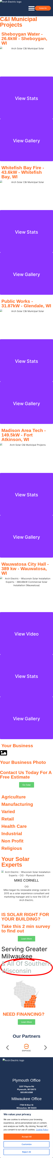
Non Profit (12, 840)
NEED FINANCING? (24, 1014)
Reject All (26, 1152)
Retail (7, 818)
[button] (7, 1047)
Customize (27, 1144)
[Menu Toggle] (31, 8)
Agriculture (13, 796)
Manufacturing (17, 804)
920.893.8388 (26, 1092)
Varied (8, 811)
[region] (26, 1134)
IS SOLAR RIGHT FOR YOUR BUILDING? (25, 917)
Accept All (26, 1136)
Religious (11, 848)
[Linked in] (28, 903)
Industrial (11, 833)
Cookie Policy (42, 1129)
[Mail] (25, 903)
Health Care (14, 826)
